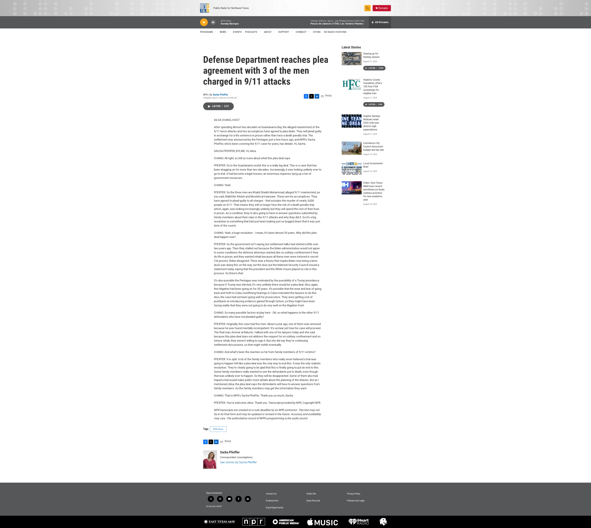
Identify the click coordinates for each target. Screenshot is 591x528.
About (268, 32)
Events (237, 32)
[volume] (213, 22)
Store (317, 32)
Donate (383, 8)
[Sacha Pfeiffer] (210, 459)
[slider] (218, 22)
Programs (206, 32)
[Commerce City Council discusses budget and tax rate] (352, 148)
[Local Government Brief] (352, 168)
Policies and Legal (355, 501)
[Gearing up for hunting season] (352, 58)
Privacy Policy (353, 494)
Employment (272, 501)
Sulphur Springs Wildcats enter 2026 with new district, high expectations (371, 123)
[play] (203, 22)
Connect (301, 32)
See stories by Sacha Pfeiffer (238, 462)
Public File (311, 494)
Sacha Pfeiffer (220, 94)
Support (283, 32)
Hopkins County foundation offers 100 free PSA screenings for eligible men (372, 86)
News (223, 32)
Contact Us (271, 494)
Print (328, 95)
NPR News (218, 429)
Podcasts (251, 32)
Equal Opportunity (274, 507)
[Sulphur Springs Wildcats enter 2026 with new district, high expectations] (352, 121)
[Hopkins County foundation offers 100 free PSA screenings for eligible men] (352, 84)
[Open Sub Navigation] (215, 32)
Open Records (313, 501)
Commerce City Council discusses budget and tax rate (373, 146)
